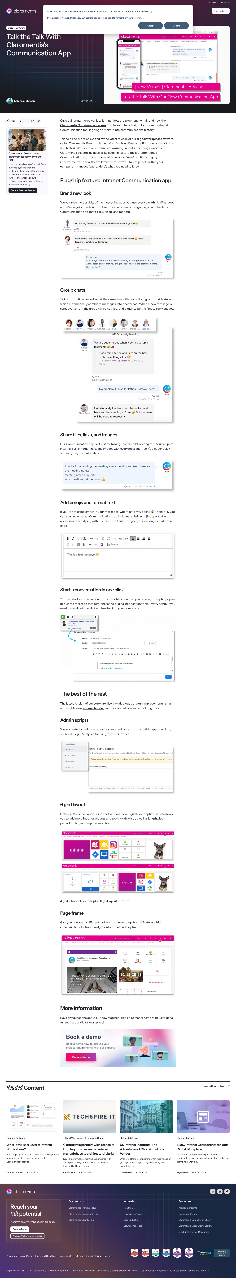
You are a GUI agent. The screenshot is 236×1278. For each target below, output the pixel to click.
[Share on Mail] (32, 120)
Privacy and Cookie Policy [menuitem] (19, 1256)
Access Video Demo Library (27, 1235)
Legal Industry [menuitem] (131, 1219)
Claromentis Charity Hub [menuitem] (81, 1219)
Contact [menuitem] (108, 1256)
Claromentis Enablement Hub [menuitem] (84, 1213)
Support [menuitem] (212, 2)
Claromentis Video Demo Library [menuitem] (195, 1225)
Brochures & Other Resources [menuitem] (194, 1231)
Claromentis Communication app (83, 125)
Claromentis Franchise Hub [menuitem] (82, 1207)
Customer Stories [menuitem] (188, 1213)
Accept (150, 25)
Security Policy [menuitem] (93, 1256)
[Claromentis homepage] (21, 11)
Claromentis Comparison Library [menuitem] (195, 1219)
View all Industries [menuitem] (133, 1225)
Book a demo (220, 11)
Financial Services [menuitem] (133, 1213)
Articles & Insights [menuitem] (188, 1207)
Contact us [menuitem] (225, 2)
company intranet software (78, 166)
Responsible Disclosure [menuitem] (72, 1256)
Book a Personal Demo (23, 190)
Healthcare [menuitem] (129, 1207)
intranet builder (93, 708)
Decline (176, 25)
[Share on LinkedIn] (21, 120)
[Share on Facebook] (27, 120)
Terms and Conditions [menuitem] (46, 1256)
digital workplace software (155, 139)
